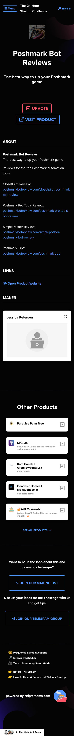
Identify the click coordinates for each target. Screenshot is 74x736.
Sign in (66, 8)
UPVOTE (39, 108)
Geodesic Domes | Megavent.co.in (29, 487)
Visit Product (40, 119)
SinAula (22, 443)
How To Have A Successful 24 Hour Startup (39, 677)
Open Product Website (24, 283)
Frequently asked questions (30, 652)
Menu (11, 8)
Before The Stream (24, 672)
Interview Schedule (25, 658)
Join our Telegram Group (38, 618)
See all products (35, 530)
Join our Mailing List (38, 583)
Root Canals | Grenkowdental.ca (29, 465)
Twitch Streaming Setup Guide (31, 663)
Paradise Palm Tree (30, 423)
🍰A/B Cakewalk (28, 509)
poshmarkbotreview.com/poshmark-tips (31, 253)
